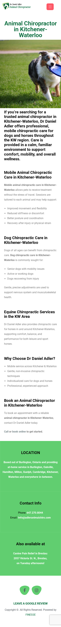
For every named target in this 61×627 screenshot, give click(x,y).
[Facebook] (24, 590)
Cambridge (39, 472)
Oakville (48, 467)
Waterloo (13, 476)
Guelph (27, 472)
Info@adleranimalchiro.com (34, 517)
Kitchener (52, 472)
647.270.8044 (35, 512)
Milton (18, 472)
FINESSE (31, 614)
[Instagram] (36, 590)
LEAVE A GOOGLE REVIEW (31, 603)
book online (19, 431)
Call (6, 431)
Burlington (25, 462)
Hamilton (8, 472)
